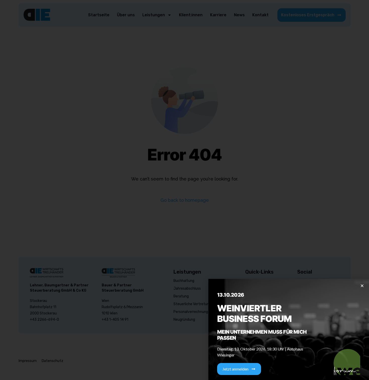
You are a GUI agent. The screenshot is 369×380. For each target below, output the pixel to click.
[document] (184, 190)
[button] (362, 286)
